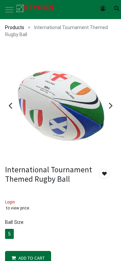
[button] (104, 174)
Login (10, 202)
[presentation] (10, 105)
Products (14, 27)
